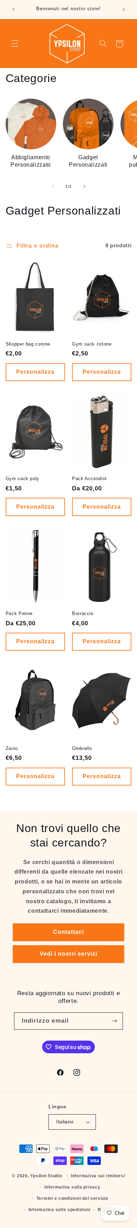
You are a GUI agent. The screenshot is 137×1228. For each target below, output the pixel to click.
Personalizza (35, 372)
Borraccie (82, 613)
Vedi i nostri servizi (68, 954)
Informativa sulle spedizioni (59, 1210)
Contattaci (68, 932)
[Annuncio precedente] (13, 9)
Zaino (12, 748)
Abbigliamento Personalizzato (31, 160)
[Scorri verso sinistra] (52, 186)
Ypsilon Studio (46, 1176)
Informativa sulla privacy (72, 1187)
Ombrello (82, 748)
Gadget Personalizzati (88, 160)
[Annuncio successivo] (123, 9)
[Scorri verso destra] (84, 186)
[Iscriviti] (114, 1021)
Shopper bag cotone (28, 344)
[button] (15, 44)
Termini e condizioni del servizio (72, 1198)
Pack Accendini (89, 478)
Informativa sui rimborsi (98, 1176)
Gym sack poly (22, 478)
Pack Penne (19, 613)
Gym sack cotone (91, 344)
